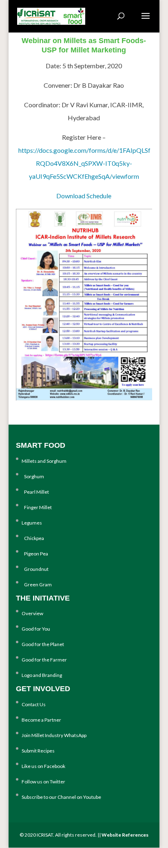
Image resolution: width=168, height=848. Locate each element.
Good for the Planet (43, 644)
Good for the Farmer (44, 660)
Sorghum (33, 476)
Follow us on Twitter (43, 782)
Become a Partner (41, 720)
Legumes (32, 523)
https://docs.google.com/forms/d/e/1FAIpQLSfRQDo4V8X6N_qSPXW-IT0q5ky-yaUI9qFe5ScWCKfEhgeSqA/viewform (84, 163)
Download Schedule (83, 196)
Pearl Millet (35, 492)
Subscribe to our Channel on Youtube (61, 797)
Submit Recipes (38, 751)
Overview (32, 613)
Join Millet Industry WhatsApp (54, 735)
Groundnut (35, 569)
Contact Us (34, 704)
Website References (125, 835)
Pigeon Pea (35, 554)
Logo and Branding (42, 675)
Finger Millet (37, 507)
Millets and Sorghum (44, 461)
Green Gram (37, 584)
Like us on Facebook (43, 766)
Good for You (36, 629)
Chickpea (33, 538)
